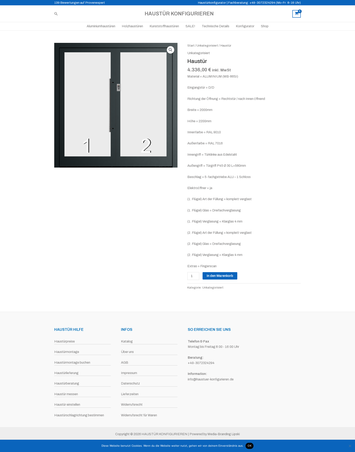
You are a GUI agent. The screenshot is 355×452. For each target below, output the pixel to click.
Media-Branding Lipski (223, 434)
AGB (124, 362)
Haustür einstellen (67, 404)
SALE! (190, 26)
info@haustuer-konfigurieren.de (211, 379)
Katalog (127, 341)
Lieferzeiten (129, 394)
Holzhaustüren (132, 26)
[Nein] (350, 446)
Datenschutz (130, 383)
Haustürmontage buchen (72, 362)
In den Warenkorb (220, 275)
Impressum (129, 373)
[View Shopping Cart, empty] (296, 14)
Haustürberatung (66, 383)
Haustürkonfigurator (212, 2)
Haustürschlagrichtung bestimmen (79, 415)
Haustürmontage (66, 352)
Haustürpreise (64, 341)
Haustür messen (66, 394)
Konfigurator (245, 26)
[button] (56, 13)
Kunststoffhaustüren (164, 26)
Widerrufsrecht (132, 404)
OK (249, 445)
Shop (265, 26)
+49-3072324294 (201, 363)
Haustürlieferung (66, 373)
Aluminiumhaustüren (101, 26)
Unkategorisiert (207, 45)
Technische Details (215, 26)
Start (191, 45)
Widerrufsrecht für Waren (139, 415)
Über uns (127, 352)
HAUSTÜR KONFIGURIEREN (179, 13)
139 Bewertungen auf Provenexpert (79, 2)
